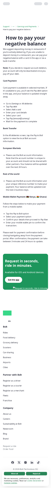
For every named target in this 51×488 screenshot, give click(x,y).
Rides (5, 332)
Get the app (13, 279)
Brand (6, 438)
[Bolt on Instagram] (25, 462)
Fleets (5, 395)
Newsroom (8, 428)
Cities (5, 367)
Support (6, 26)
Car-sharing (8, 352)
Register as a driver (12, 380)
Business (7, 357)
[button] (7, 320)
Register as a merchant (13, 390)
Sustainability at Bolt (12, 423)
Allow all (14, 474)
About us (7, 414)
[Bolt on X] (19, 462)
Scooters (7, 347)
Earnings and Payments (27, 26)
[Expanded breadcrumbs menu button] (13, 27)
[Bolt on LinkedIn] (32, 462)
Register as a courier (12, 385)
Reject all (36, 474)
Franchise (7, 400)
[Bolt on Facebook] (12, 462)
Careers (6, 418)
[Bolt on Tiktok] (38, 462)
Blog (5, 433)
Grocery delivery (10, 342)
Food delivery (9, 337)
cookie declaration (34, 481)
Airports (7, 362)
